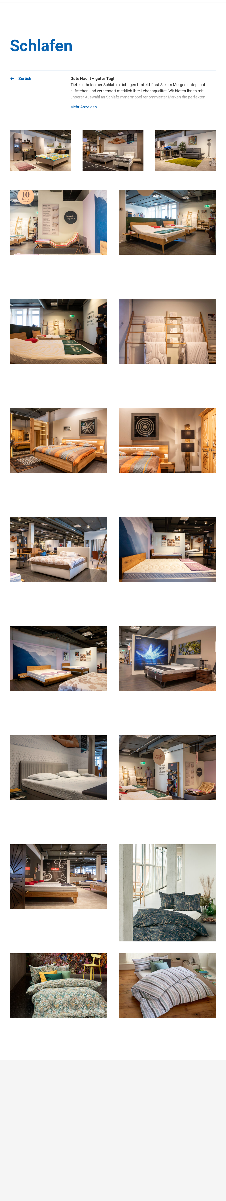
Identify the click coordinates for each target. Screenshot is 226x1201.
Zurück (24, 78)
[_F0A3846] (167, 674)
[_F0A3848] (58, 565)
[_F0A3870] (167, 347)
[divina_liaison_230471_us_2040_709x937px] (167, 1001)
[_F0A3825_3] (58, 456)
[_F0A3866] (167, 783)
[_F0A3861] (167, 238)
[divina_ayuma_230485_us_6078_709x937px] (167, 892)
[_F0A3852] (58, 674)
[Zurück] (14, 79)
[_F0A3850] (167, 565)
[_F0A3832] (167, 456)
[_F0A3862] (58, 347)
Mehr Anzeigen (83, 107)
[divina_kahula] (58, 1001)
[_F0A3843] (58, 783)
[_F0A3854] (58, 238)
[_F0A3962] (58, 892)
